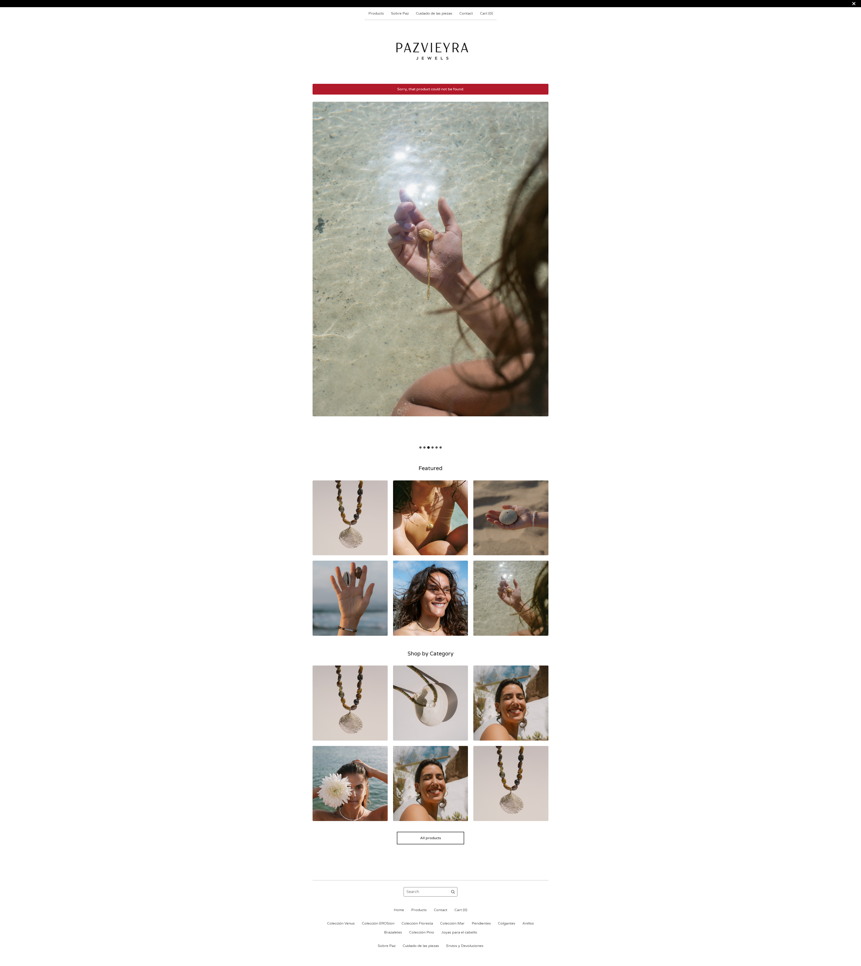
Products (376, 13)
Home (399, 910)
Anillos (528, 923)
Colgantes (506, 923)
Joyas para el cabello (459, 932)
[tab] (420, 447)
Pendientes (481, 923)
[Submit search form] (453, 892)
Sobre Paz (400, 13)
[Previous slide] (318, 269)
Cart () (486, 13)
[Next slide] (542, 269)
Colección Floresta (417, 923)
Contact (466, 13)
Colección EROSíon (378, 923)
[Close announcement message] (853, 3)
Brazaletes (393, 932)
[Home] (430, 52)
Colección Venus (341, 923)
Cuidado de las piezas (434, 13)
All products (430, 838)
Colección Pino (421, 932)
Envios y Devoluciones (464, 946)
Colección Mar (452, 923)
